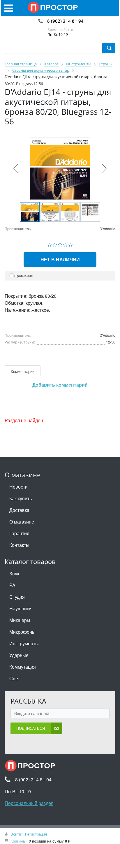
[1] (49, 244)
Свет (14, 678)
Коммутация (22, 666)
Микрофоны (22, 631)
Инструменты (24, 643)
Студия (17, 596)
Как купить (20, 498)
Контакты (19, 545)
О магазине (21, 521)
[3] (60, 244)
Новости (18, 486)
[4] (65, 244)
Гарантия (19, 533)
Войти (15, 834)
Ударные (19, 655)
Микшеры (19, 620)
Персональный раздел (29, 803)
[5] (70, 244)
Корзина (17, 841)
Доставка (19, 510)
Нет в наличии (60, 259)
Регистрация (36, 834)
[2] (55, 244)
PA (12, 585)
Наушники (20, 608)
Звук (14, 573)
